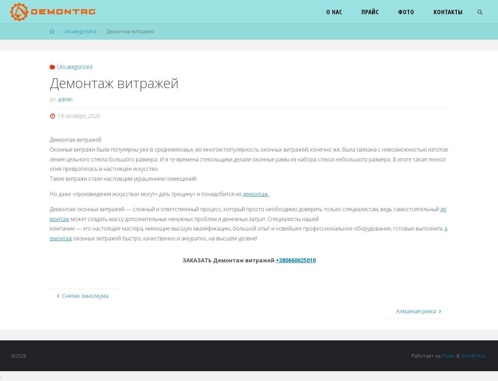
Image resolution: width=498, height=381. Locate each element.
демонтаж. (256, 194)
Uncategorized (80, 31)
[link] (480, 11)
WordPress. (474, 356)
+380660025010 (296, 260)
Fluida (448, 356)
